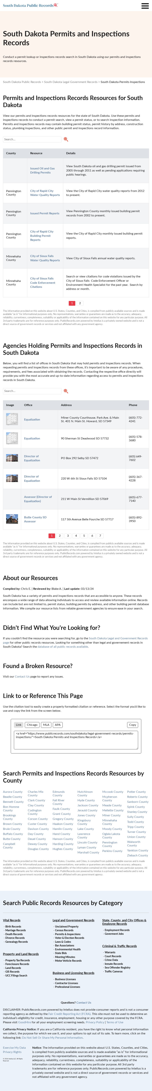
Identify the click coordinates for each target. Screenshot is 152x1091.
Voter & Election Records (69, 938)
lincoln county (87, 842)
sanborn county (137, 801)
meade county (112, 805)
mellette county (112, 810)
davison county (38, 828)
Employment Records (117, 930)
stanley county (137, 811)
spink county (136, 806)
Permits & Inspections (67, 934)
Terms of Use (114, 1022)
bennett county (13, 801)
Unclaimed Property (66, 926)
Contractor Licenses (66, 983)
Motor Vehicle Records (68, 961)
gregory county (63, 818)
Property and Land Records (21, 954)
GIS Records (12, 972)
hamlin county (62, 828)
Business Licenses (65, 979)
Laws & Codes (63, 942)
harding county (63, 844)
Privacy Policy (95, 1022)
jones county (86, 815)
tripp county (135, 826)
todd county (135, 821)
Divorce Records (15, 938)
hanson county (63, 839)
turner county (136, 831)
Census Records (64, 930)
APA (58, 724)
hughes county (63, 849)
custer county (37, 823)
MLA (46, 724)
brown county (12, 823)
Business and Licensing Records (73, 973)
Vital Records (11, 920)
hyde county (86, 800)
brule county (11, 828)
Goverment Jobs (114, 934)
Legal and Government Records (73, 920)
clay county (36, 805)
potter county (136, 791)
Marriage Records (15, 930)
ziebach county (137, 855)
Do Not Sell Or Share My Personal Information (52, 1037)
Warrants (110, 952)
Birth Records (13, 926)
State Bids (61, 953)
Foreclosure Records (17, 964)
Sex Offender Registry (117, 967)
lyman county (86, 847)
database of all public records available (63, 646)
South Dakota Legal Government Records (71, 82)
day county (35, 833)
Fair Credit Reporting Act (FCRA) (69, 1014)
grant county (62, 813)
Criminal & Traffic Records (119, 946)
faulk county (61, 808)
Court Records (113, 956)
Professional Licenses (67, 987)
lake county (85, 828)
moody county (112, 828)
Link (18, 724)
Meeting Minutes (65, 957)
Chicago (32, 724)
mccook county (112, 791)
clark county (36, 800)
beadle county (12, 796)
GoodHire (24, 1022)
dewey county (37, 844)
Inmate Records (114, 964)
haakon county (63, 823)
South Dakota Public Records (22, 82)
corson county (38, 818)
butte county (11, 839)
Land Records (13, 968)
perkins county (112, 851)
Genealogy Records (16, 942)
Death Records (14, 934)
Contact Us (22, 676)
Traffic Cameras (114, 971)
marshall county (88, 852)
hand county (61, 833)
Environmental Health (68, 949)
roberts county (137, 796)
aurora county (12, 791)
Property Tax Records (17, 960)
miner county (111, 815)
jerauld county (87, 810)
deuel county (37, 839)
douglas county (38, 849)
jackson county (87, 805)
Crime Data (111, 960)
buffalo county (13, 833)
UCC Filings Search (16, 975)
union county (136, 836)
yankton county (137, 850)
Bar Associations (64, 945)
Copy (132, 724)
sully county (135, 816)
